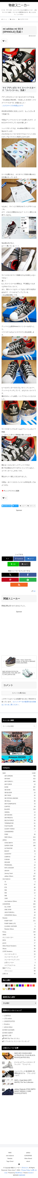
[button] (24, 564)
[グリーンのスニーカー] (17, 985)
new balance (10, 1155)
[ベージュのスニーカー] (14, 985)
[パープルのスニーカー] (23, 985)
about (28, 1161)
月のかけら (25, 1167)
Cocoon (30, 1172)
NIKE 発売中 (8, 1033)
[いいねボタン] (3, 41)
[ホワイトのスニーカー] (4, 985)
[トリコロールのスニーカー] (12, 989)
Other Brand (28, 1158)
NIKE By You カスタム (12, 1038)
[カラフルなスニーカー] (9, 989)
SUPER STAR (7, 505)
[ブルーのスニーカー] (20, 985)
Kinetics (7, 1024)
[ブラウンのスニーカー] (12, 985)
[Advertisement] (19, 531)
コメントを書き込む (19, 693)
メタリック (32, 505)
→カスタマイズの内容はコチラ (12, 105)
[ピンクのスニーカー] (31, 985)
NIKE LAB (7, 1035)
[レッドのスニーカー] (28, 985)
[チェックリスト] (19, 1164)
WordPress (18, 1172)
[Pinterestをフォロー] (10, 580)
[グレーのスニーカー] (9, 985)
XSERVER (22, 1175)
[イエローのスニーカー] (25, 985)
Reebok (10, 1158)
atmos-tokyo (8, 1027)
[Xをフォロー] (10, 575)
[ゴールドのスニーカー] (4, 989)
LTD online (8, 1018)
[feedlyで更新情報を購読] (27, 580)
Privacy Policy (26, 1170)
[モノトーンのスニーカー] (14, 989)
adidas (16, 505)
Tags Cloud (9, 1161)
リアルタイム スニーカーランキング (16, 1041)
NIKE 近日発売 (9, 1030)
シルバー (23, 505)
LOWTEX (7, 1016)
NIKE (9, 1152)
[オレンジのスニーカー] (34, 985)
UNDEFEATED (9, 1021)
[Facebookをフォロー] (27, 575)
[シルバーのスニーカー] (6, 989)
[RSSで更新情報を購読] (19, 585)
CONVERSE (28, 1155)
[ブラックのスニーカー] (6, 985)
